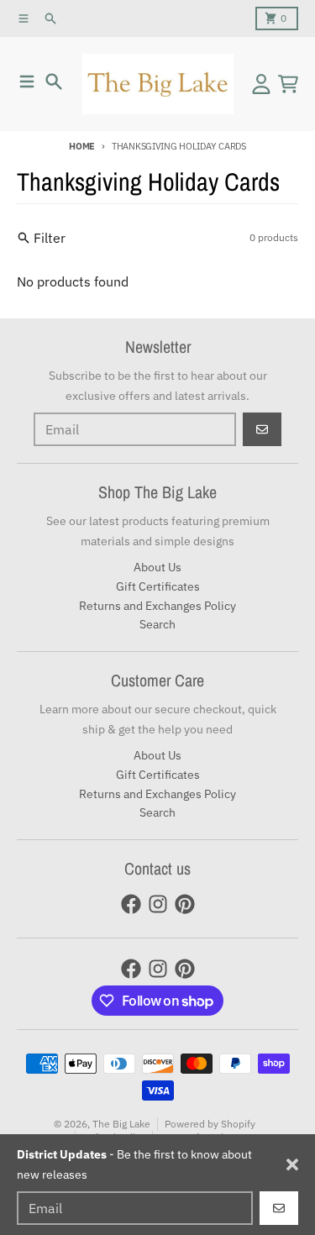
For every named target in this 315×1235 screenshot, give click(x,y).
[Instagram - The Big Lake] (158, 904)
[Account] (261, 84)
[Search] (54, 81)
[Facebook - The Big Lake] (131, 904)
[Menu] (27, 81)
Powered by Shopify (210, 1123)
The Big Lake (121, 1123)
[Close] (292, 1164)
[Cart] (288, 84)
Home (82, 146)
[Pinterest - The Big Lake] (185, 904)
